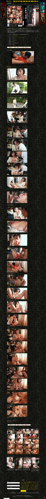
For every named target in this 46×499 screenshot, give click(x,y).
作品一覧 (14, 1)
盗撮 (30, 489)
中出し (21, 37)
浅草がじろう (24, 489)
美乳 (31, 489)
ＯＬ (36, 489)
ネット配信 (27, 485)
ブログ (35, 1)
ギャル (34, 483)
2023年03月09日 (15, 40)
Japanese (6, 498)
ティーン (21, 1)
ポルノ (29, 1)
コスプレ (36, 483)
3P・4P (22, 482)
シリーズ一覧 (32, 1)
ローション (33, 486)
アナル (36, 482)
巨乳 (31, 488)
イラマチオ (17, 37)
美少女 (33, 489)
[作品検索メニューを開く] (38, 1)
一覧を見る (23, 490)
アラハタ (26, 483)
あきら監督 (24, 482)
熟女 (16, 1)
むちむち (34, 482)
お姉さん (24, 1)
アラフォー (14, 37)
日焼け (21, 489)
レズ (31, 486)
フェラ (36, 485)
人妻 (18, 1)
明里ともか (14, 44)
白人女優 (29, 489)
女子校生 (26, 488)
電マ (34, 489)
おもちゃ (20, 37)
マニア (26, 1)
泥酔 (22, 489)
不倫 (34, 486)
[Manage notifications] (44, 497)
